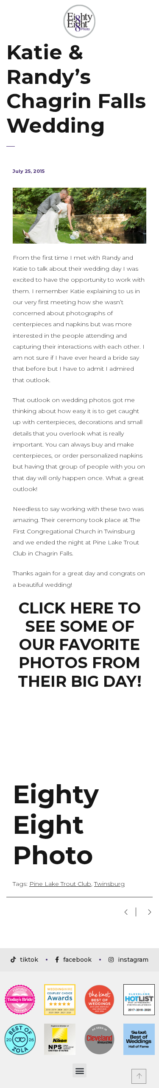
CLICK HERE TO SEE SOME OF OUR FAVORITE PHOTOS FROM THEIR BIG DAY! (80, 645)
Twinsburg (109, 884)
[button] (79, 1070)
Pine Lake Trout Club (60, 884)
